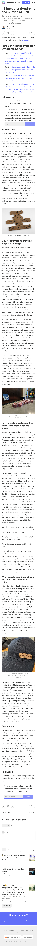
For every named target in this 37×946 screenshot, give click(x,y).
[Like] (3, 33)
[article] (18, 860)
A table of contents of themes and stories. (13, 859)
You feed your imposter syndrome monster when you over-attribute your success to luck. (20, 78)
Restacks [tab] (14, 826)
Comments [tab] (6, 826)
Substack (9, 942)
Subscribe (26, 3)
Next (30, 812)
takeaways (25, 40)
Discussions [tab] (16, 850)
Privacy (19, 930)
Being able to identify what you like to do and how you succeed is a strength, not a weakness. (20, 69)
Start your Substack (13, 937)
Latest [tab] (9, 850)
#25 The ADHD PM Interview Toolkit (13, 870)
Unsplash (26, 235)
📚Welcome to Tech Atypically (14, 855)
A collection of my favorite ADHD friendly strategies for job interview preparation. (13, 875)
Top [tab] (4, 850)
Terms (25, 930)
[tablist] (10, 826)
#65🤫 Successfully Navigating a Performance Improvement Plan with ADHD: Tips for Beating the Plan (14, 887)
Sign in (33, 3)
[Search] (33, 850)
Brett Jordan (17, 235)
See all (5, 906)
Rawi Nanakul (10, 26)
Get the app (28, 937)
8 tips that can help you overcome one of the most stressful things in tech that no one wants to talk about (13, 893)
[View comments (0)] (8, 33)
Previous (7, 812)
